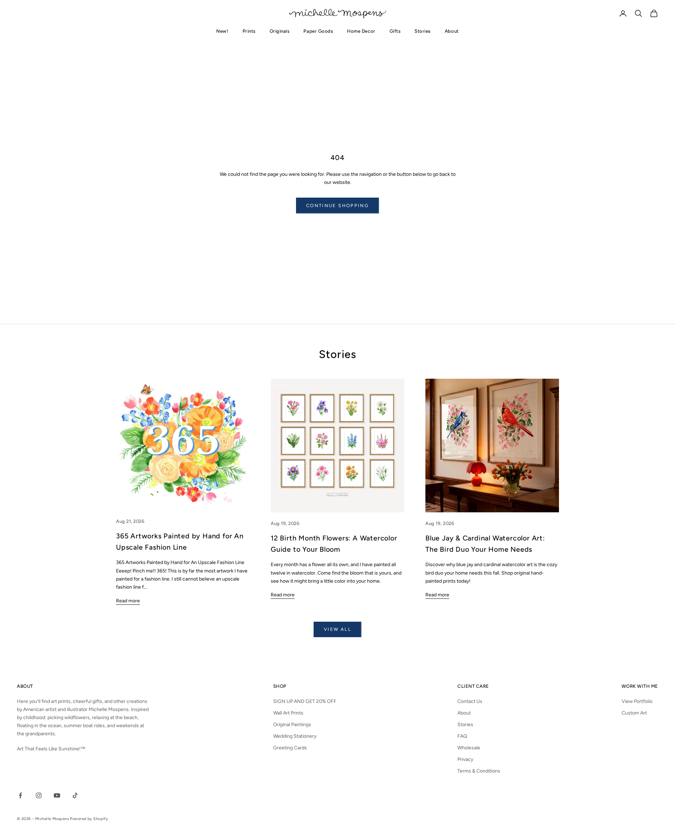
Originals (280, 31)
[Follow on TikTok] (75, 795)
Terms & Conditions (478, 771)
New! (222, 31)
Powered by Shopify (89, 818)
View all (337, 629)
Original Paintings (292, 725)
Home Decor (361, 31)
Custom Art (634, 713)
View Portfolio (637, 701)
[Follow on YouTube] (56, 795)
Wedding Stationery (294, 736)
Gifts (395, 31)
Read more (128, 601)
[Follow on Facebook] (20, 795)
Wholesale (468, 748)
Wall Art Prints (288, 713)
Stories (422, 31)
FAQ (462, 736)
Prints (249, 31)
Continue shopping (337, 205)
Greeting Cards (290, 748)
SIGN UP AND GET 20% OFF (304, 701)
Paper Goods (318, 31)
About (452, 31)
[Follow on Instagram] (38, 795)
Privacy (465, 759)
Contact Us (469, 701)
